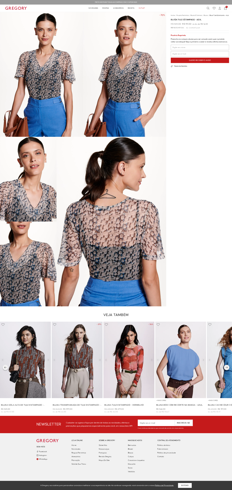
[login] (220, 8)
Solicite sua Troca (79, 464)
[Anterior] (5, 367)
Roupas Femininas (79, 453)
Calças (131, 456)
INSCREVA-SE (183, 423)
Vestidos (131, 472)
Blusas (130, 453)
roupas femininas (183, 15)
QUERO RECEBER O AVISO (200, 60)
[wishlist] (214, 8)
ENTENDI (185, 485)
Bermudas (132, 445)
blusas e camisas (197, 15)
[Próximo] (226, 367)
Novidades (93, 8)
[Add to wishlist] (3, 324)
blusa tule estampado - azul (219, 15)
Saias (130, 468)
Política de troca (163, 445)
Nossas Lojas (104, 449)
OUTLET (142, 8)
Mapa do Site (104, 460)
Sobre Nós (103, 445)
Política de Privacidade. (164, 485)
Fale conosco (162, 449)
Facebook (43, 452)
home (173, 15)
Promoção (76, 460)
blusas (206, 15)
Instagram (43, 455)
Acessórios (118, 8)
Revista (131, 8)
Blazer (130, 449)
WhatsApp (43, 459)
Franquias (103, 453)
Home (74, 445)
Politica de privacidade (166, 453)
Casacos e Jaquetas (136, 460)
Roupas (105, 8)
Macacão (131, 464)
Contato (160, 456)
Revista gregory (105, 456)
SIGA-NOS (41, 447)
